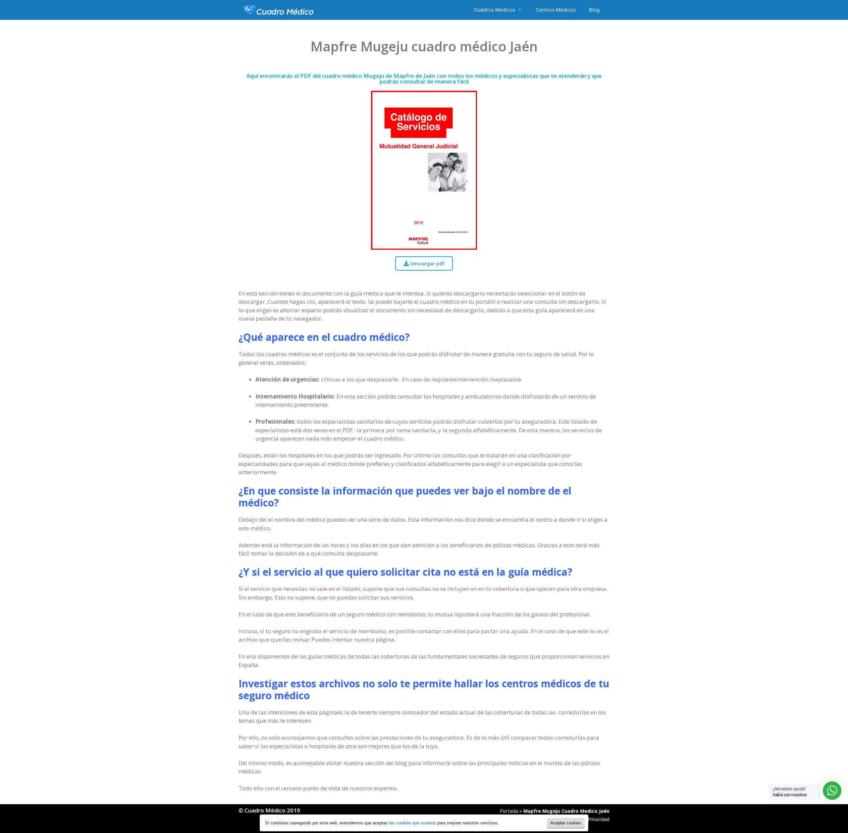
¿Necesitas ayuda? (790, 792)
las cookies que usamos (412, 822)
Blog (594, 10)
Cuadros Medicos (494, 10)
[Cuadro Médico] (278, 10)
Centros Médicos (556, 10)
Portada (509, 811)
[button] (424, 263)
